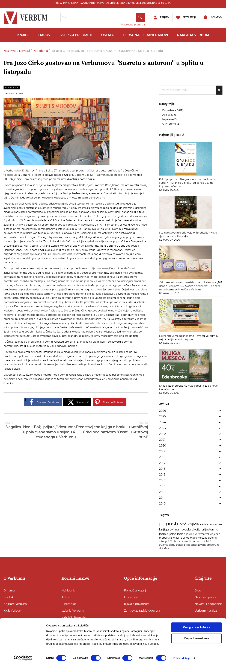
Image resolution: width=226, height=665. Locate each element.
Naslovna (10, 50)
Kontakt (9, 597)
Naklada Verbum (193, 35)
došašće (164, 548)
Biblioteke (68, 604)
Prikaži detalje (182, 658)
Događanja (40, 50)
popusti (169, 524)
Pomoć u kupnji (135, 590)
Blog (198, 590)
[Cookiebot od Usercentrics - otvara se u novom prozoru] (22, 658)
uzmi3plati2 (204, 541)
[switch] (96, 658)
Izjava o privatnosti (137, 604)
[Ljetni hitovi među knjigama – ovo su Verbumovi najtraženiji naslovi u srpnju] (185, 332)
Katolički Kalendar (74, 617)
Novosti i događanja (208, 604)
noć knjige (189, 524)
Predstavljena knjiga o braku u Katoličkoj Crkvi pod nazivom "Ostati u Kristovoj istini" (112, 430)
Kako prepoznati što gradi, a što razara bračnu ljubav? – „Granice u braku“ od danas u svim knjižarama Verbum (187, 183)
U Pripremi (169, 123)
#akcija (181, 544)
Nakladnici (68, 590)
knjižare (178, 537)
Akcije (166, 114)
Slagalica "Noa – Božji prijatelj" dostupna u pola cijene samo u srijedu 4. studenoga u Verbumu (40, 430)
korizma (200, 534)
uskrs (186, 537)
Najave (166, 119)
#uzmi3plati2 (167, 544)
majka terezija (199, 537)
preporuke (213, 544)
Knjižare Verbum (15, 604)
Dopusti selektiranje (196, 638)
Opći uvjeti (131, 597)
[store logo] (26, 17)
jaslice (190, 534)
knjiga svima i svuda (175, 529)
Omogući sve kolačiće (196, 627)
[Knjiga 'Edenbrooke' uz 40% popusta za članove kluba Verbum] (185, 382)
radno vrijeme (211, 524)
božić (181, 534)
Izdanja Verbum (72, 610)
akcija (196, 529)
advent (202, 544)
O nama (9, 590)
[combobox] (102, 17)
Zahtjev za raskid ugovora (142, 610)
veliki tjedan (212, 534)
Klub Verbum (13, 610)
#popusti (191, 544)
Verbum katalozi (206, 610)
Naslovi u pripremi (207, 597)
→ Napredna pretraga (131, 24)
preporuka (166, 537)
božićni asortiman (185, 541)
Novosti (25, 50)
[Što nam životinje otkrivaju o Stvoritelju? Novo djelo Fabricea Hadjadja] (185, 229)
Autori (65, 597)
